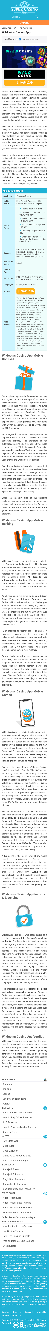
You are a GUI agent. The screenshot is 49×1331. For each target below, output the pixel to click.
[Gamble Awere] (30, 1325)
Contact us (16, 1315)
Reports (17, 1312)
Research (29, 1312)
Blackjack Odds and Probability (18, 1189)
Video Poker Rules (11, 1197)
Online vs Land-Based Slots (16, 1155)
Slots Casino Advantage (15, 1160)
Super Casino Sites (27, 1320)
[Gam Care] (23, 1325)
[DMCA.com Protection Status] (40, 1325)
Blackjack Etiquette (12, 1174)
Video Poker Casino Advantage (18, 1217)
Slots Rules (8, 1145)
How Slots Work (10, 1141)
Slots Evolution (10, 1150)
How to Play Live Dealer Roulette (19, 1127)
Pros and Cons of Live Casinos (18, 1240)
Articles (5, 1312)
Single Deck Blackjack (13, 1179)
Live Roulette (9, 1245)
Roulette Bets (9, 1132)
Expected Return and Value (16, 1212)
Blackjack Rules (10, 1169)
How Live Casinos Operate (16, 1236)
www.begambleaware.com (12, 1291)
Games (6, 1093)
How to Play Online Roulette (17, 1117)
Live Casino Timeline (13, 1231)
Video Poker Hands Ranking (16, 1202)
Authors (5, 1315)
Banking (6, 1089)
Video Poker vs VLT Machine (17, 1207)
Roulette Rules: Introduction (17, 1112)
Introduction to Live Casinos (17, 1226)
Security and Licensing (14, 1098)
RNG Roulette (9, 1122)
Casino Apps (7, 28)
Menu (26, 23)
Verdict (6, 1103)
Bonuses (7, 1084)
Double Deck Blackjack (14, 1184)
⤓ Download (24, 82)
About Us (41, 1312)
